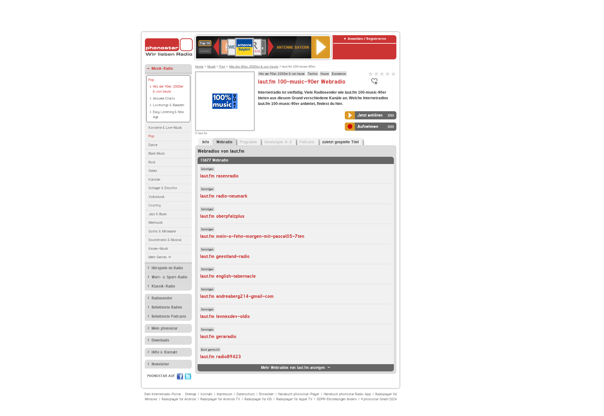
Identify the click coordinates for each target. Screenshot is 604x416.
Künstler (154, 180)
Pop (151, 80)
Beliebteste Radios (167, 307)
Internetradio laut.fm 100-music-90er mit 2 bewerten (376, 73)
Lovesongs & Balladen (168, 105)
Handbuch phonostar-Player (298, 394)
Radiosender (162, 298)
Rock (151, 162)
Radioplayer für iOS (258, 399)
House (325, 73)
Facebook (180, 376)
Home (199, 66)
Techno (312, 73)
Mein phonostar (165, 328)
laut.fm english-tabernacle (228, 276)
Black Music (156, 153)
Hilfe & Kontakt (164, 352)
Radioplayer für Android (179, 399)
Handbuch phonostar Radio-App (347, 394)
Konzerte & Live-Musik (165, 128)
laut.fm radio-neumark (223, 196)
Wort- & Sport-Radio (169, 277)
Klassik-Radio (163, 286)
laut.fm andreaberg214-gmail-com (237, 296)
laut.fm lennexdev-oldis (225, 316)
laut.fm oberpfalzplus (222, 216)
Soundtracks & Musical (164, 240)
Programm (248, 142)
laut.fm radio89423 (220, 356)
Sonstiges (207, 169)
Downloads (160, 340)
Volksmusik (156, 197)
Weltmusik (155, 223)
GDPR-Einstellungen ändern (337, 399)
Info (205, 142)
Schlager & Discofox (162, 188)
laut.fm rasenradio (219, 176)
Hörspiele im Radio (167, 268)
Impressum (224, 394)
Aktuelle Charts (164, 98)
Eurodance (339, 73)
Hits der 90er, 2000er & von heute (168, 89)
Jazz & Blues (157, 214)
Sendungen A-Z (278, 142)
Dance (152, 145)
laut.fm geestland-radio (224, 256)
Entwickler (266, 394)
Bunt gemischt (210, 349)
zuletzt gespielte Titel (340, 142)
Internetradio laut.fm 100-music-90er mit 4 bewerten (388, 73)
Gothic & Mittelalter (162, 231)
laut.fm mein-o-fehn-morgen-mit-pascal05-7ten (252, 236)
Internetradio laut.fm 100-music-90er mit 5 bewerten (393, 73)
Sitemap (190, 394)
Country (154, 205)
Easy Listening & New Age (168, 114)
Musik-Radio (162, 68)
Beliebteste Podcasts (169, 316)
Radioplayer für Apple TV (294, 399)
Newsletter (160, 364)
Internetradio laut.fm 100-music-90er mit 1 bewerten (371, 73)
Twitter (188, 376)
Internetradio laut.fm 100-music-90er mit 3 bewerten (382, 73)
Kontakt (206, 394)
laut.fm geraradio (218, 336)
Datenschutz (246, 394)
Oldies (152, 171)
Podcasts (307, 142)
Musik (211, 66)
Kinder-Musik (158, 249)
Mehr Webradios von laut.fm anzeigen (293, 367)
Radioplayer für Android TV (220, 399)
